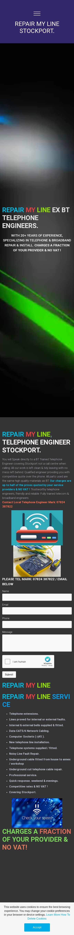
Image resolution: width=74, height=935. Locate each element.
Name (5, 591)
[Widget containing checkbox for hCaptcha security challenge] (28, 661)
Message (7, 632)
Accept (37, 927)
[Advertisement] (37, 891)
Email (5, 604)
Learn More (53, 914)
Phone (5, 618)
